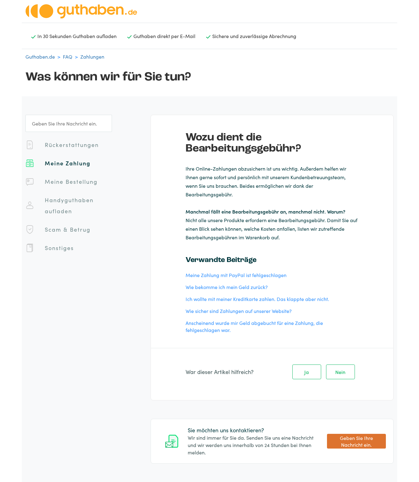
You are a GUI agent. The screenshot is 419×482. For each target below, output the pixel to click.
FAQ (67, 56)
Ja (306, 371)
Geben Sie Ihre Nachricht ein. (356, 441)
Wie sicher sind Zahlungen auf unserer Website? (239, 310)
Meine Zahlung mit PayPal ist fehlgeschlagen (236, 275)
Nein (340, 371)
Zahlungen (92, 56)
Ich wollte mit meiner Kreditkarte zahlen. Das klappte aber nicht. (257, 298)
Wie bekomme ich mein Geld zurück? (227, 286)
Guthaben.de (40, 56)
